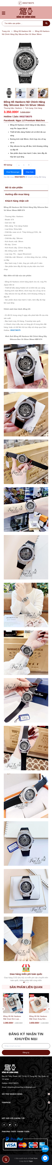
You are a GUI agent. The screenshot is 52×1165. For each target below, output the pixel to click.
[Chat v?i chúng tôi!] (45, 1158)
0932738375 (28, 3)
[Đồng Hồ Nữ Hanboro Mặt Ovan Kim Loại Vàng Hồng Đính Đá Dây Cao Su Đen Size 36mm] (13, 1003)
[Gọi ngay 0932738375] (6, 1159)
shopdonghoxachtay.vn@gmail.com (21, 1087)
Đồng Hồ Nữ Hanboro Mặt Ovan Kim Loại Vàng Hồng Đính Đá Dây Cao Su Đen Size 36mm (12, 1017)
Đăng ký (26, 1052)
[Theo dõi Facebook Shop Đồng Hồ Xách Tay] (4, 1125)
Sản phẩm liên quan (26, 987)
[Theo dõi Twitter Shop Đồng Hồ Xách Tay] (10, 1125)
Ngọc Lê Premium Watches (30, 120)
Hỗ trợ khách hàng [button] (12, 1094)
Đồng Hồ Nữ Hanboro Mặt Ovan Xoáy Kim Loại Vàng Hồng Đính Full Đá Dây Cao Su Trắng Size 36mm (38, 1017)
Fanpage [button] (6, 1102)
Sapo (31, 1161)
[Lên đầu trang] (45, 1140)
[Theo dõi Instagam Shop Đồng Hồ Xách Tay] (15, 1125)
